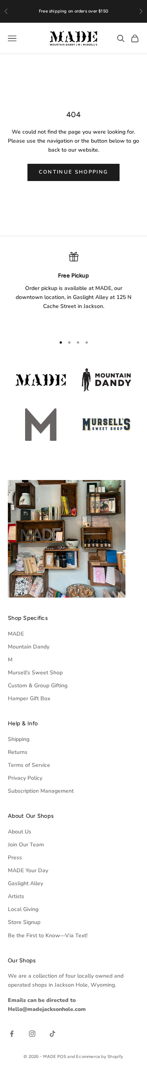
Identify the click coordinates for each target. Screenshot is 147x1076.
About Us (19, 831)
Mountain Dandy (28, 646)
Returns (17, 752)
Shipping (18, 739)
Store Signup (24, 922)
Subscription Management (41, 791)
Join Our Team (26, 844)
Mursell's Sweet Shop (35, 672)
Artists (16, 896)
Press (15, 857)
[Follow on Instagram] (32, 1034)
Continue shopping (74, 172)
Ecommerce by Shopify (99, 1056)
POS (61, 1056)
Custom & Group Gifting (37, 685)
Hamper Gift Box (29, 698)
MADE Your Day (28, 870)
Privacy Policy (25, 778)
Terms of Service (29, 765)
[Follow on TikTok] (52, 1034)
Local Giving (23, 909)
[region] (73, 290)
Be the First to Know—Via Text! (47, 935)
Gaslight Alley (25, 883)
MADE (16, 634)
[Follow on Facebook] (12, 1034)
